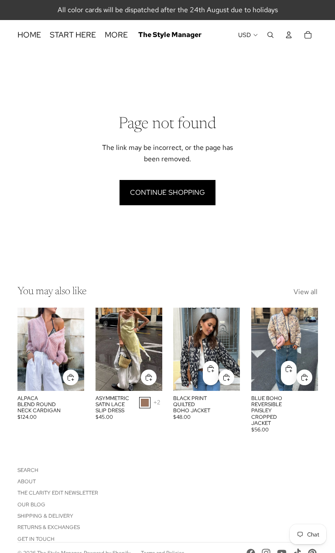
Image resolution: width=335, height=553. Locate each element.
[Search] (270, 34)
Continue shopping (167, 192)
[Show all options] (156, 402)
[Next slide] (74, 349)
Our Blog (31, 504)
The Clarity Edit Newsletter (57, 492)
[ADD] (71, 377)
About (26, 481)
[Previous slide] (27, 349)
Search (27, 470)
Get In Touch (36, 539)
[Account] (288, 34)
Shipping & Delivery (45, 515)
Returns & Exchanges (48, 527)
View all (306, 291)
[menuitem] (116, 35)
